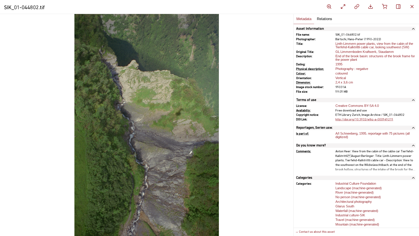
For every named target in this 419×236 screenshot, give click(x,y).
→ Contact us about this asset (315, 232)
